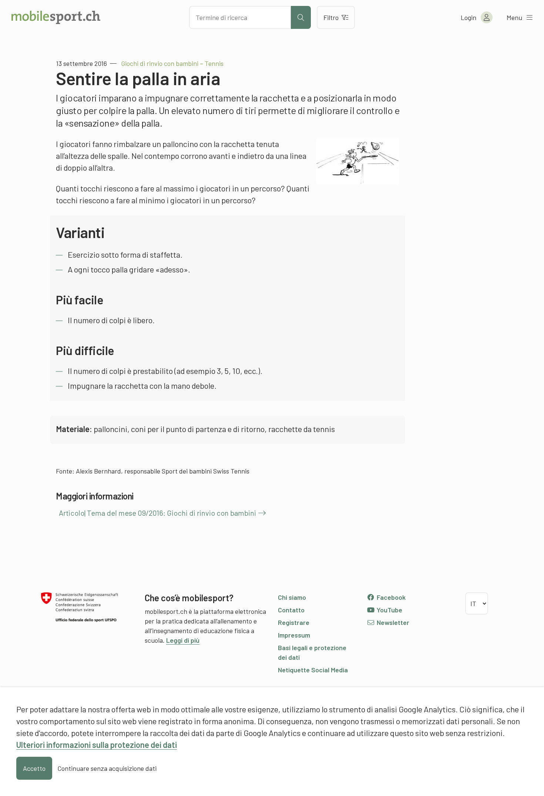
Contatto (291, 610)
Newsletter (392, 622)
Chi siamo (292, 597)
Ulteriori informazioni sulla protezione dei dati (96, 744)
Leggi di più (182, 640)
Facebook (390, 597)
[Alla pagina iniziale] (55, 17)
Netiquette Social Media (313, 670)
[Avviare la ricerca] (301, 17)
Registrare (293, 622)
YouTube (388, 610)
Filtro (331, 17)
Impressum (294, 635)
